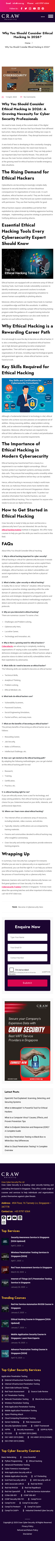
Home (27, 43)
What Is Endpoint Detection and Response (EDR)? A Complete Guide (27, 1129)
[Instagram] (3, 1222)
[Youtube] (14, 1218)
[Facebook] (3, 1218)
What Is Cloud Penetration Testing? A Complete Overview (26, 1148)
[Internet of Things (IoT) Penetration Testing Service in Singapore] (5, 1283)
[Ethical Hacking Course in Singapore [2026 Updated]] (5, 1323)
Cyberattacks (7, 646)
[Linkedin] (20, 1218)
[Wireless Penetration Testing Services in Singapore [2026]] (5, 1256)
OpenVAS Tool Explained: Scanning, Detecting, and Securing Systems (27, 1100)
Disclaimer (27, 1534)
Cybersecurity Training (11, 887)
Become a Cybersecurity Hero (30, 907)
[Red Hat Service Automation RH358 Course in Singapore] (5, 1308)
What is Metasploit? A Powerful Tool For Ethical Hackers (26, 1110)
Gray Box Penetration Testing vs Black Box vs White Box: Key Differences (25, 1139)
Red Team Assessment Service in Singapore (31, 1267)
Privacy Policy (27, 1526)
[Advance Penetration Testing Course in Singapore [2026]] (5, 1353)
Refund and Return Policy (27, 1530)
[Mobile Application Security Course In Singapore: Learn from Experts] (5, 1338)
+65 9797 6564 (42, 3)
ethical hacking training (11, 530)
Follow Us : (14, 8)
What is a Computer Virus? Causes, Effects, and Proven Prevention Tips (26, 1119)
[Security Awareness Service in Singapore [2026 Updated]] (5, 1241)
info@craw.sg (18, 3)
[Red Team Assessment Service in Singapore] (5, 1270)
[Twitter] (9, 1218)
